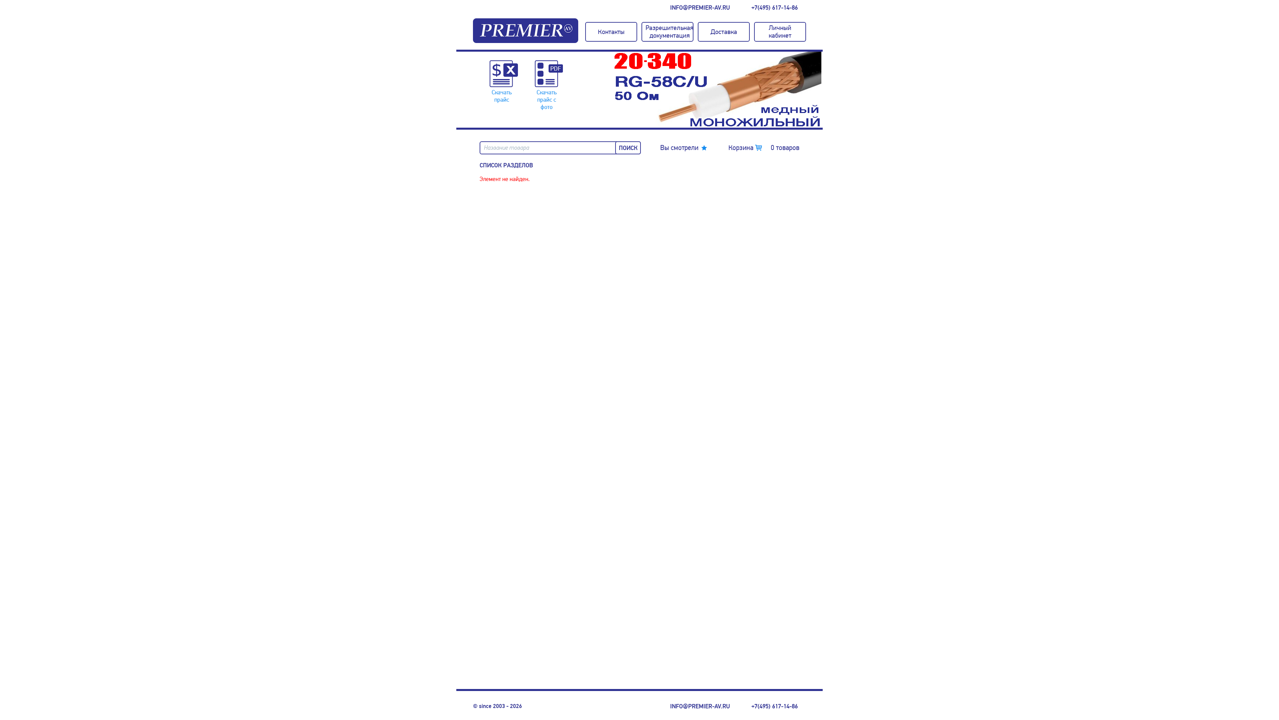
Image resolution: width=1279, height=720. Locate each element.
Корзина (763, 147)
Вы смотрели (679, 147)
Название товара (506, 147)
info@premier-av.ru (700, 7)
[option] (718, 90)
